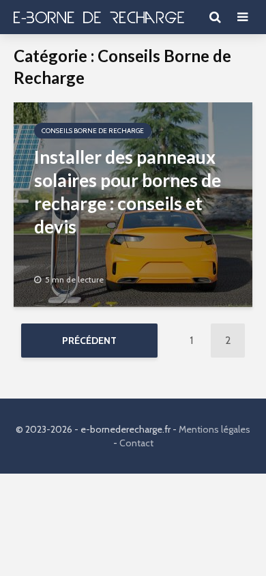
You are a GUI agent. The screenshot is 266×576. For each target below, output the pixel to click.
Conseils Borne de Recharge (93, 130)
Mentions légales (214, 429)
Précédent (89, 340)
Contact (136, 443)
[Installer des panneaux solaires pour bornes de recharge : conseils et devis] (133, 203)
